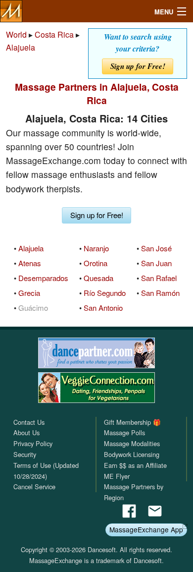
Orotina (95, 263)
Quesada (98, 278)
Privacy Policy (32, 443)
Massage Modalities (132, 443)
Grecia (29, 292)
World (16, 34)
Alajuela (20, 47)
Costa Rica (54, 34)
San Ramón (160, 292)
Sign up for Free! (137, 66)
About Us (26, 432)
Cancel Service (34, 486)
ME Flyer (117, 476)
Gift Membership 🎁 (132, 422)
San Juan (156, 263)
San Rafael (159, 278)
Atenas (29, 263)
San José (156, 248)
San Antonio (103, 307)
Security (24, 454)
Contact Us (29, 422)
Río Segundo (105, 292)
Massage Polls (124, 432)
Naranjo (96, 248)
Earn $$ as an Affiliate (135, 465)
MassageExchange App (146, 529)
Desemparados (43, 278)
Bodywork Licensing (131, 454)
